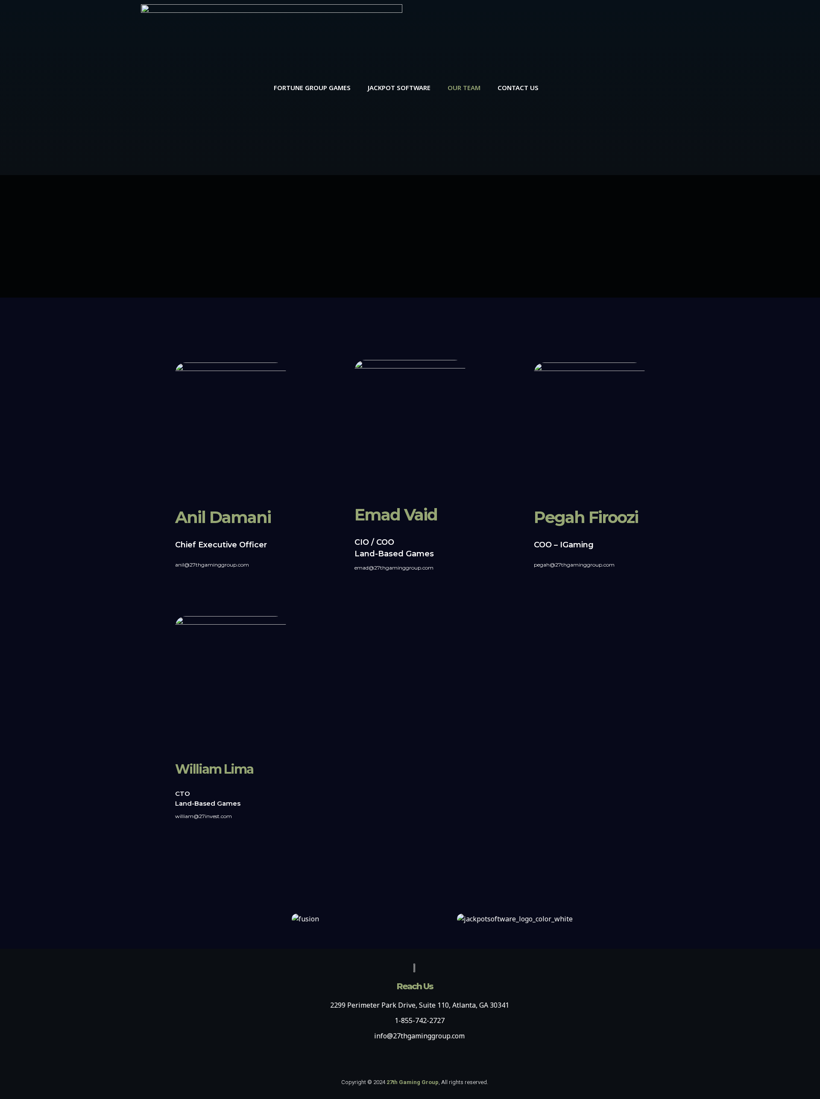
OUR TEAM (464, 87)
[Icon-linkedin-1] (615, 87)
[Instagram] (639, 87)
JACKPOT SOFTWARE (399, 87)
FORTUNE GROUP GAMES (312, 87)
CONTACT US (518, 87)
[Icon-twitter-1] (662, 87)
